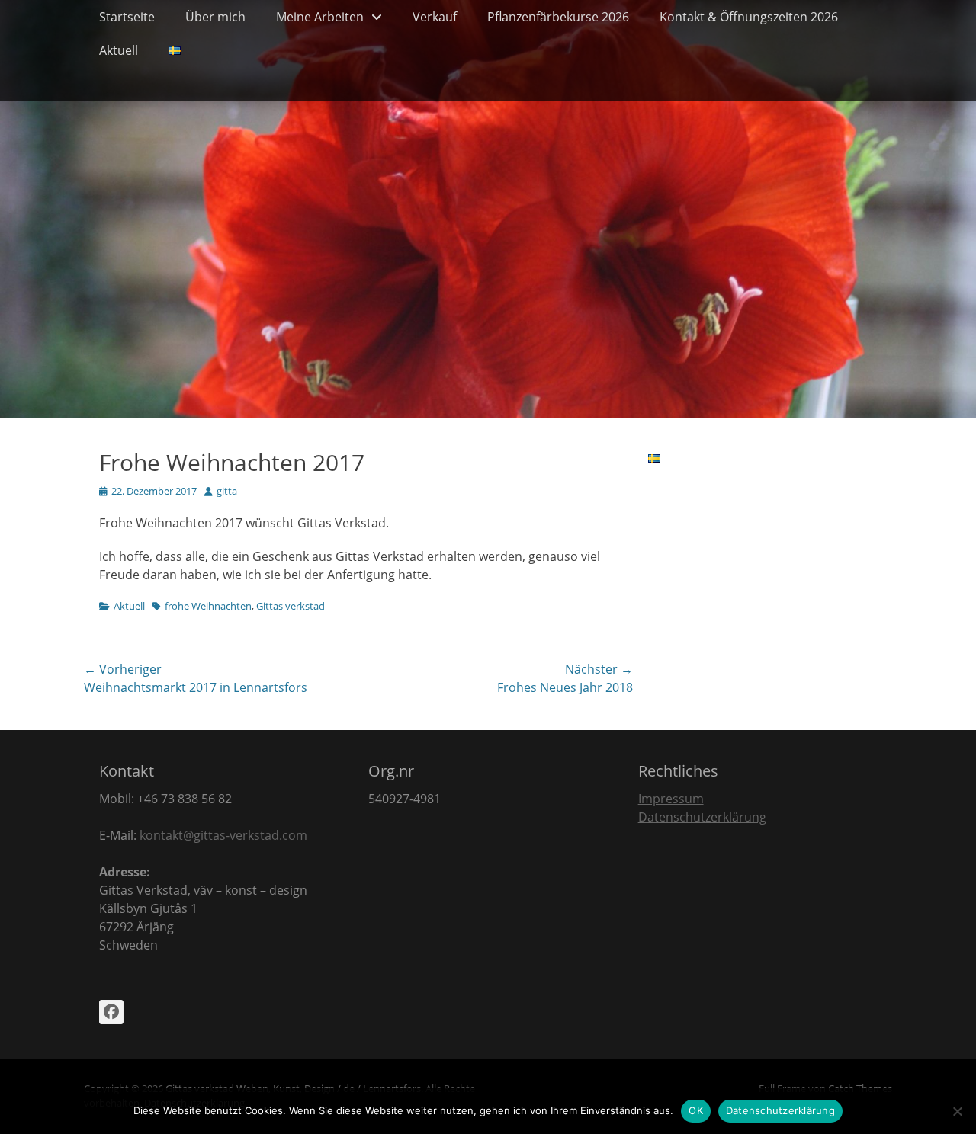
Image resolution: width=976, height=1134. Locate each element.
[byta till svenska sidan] (174, 50)
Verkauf (435, 16)
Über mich (215, 16)
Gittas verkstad (290, 606)
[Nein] (957, 1111)
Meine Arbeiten (320, 16)
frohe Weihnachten (208, 606)
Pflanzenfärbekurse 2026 (558, 16)
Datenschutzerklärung (702, 817)
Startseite (127, 16)
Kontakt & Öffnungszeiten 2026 (749, 16)
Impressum (671, 798)
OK (696, 1110)
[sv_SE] (654, 458)
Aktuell (118, 50)
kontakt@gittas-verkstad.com (223, 835)
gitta (227, 491)
